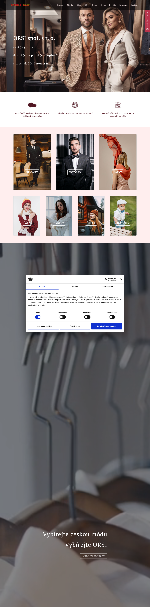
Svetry (94, 5)
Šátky (79, 5)
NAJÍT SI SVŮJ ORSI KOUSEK (93, 556)
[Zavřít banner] (121, 279)
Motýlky (70, 5)
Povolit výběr (75, 326)
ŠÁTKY (118, 172)
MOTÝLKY (75, 172)
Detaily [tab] (75, 286)
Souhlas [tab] (42, 286)
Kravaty (60, 5)
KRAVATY (32, 172)
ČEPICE (91, 223)
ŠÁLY (27, 223)
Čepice (103, 5)
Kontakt (134, 5)
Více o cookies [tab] (108, 286)
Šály (86, 5)
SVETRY (59, 223)
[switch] (63, 317)
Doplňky (112, 5)
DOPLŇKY (123, 223)
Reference (123, 5)
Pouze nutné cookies (43, 326)
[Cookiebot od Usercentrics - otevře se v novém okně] (106, 279)
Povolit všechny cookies (106, 326)
